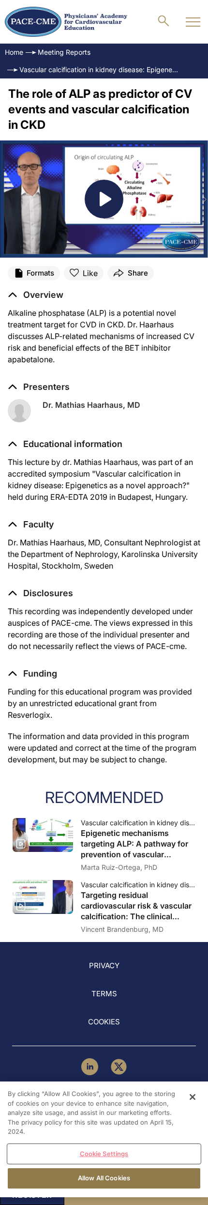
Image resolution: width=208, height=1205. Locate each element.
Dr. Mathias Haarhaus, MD (91, 405)
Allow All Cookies (104, 1178)
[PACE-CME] (66, 22)
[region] (104, 1139)
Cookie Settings (104, 1154)
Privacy (104, 965)
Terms (104, 993)
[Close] (192, 1097)
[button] (65, 444)
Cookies (104, 1021)
